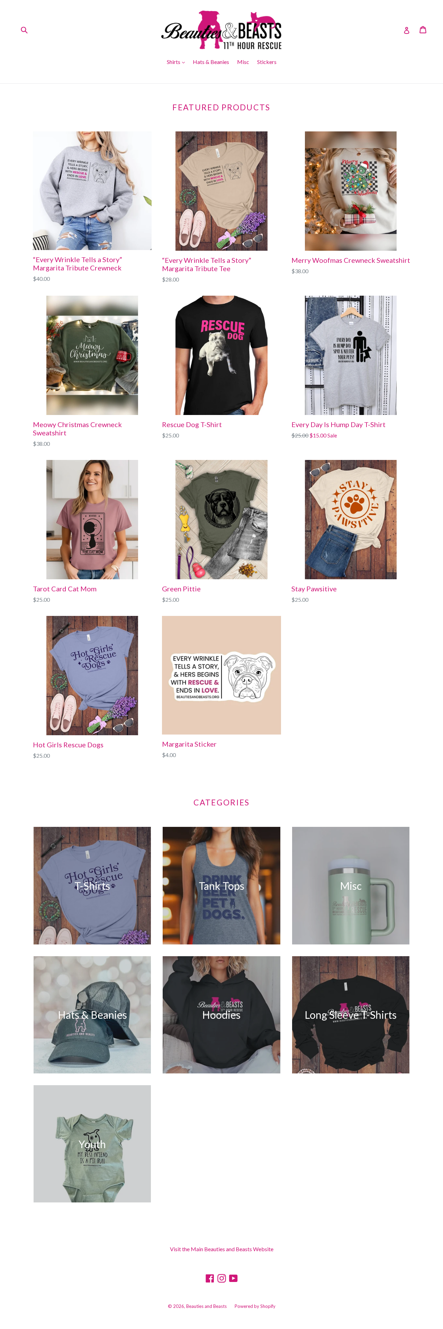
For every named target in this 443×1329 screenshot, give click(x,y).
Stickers (267, 61)
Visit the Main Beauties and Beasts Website (221, 1249)
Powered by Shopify (255, 1306)
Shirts (174, 61)
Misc (243, 61)
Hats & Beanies (211, 61)
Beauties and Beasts (206, 1306)
